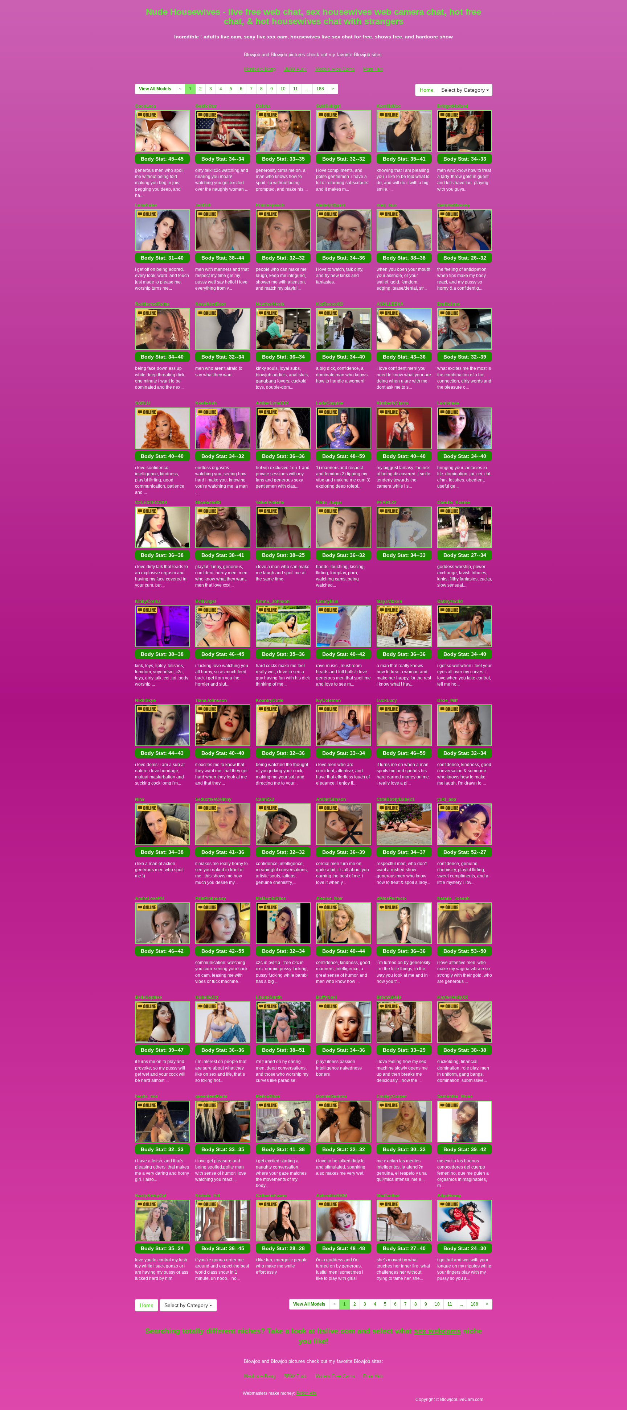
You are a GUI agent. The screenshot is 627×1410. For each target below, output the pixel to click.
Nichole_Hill (207, 1195)
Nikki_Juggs (329, 502)
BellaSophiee (148, 997)
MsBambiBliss (271, 898)
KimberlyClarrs (393, 403)
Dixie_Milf (447, 700)
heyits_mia (146, 1096)
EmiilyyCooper (392, 1096)
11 (295, 88)
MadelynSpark (331, 205)
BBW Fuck (295, 69)
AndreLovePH (149, 898)
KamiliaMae (389, 106)
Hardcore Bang (259, 69)
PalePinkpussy (210, 898)
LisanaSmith (269, 997)
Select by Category (463, 90)
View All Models (155, 88)
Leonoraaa (448, 403)
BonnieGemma (331, 1096)
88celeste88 (208, 502)
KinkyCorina (148, 601)
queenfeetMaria (211, 1096)
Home (427, 90)
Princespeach (270, 205)
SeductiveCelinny (213, 799)
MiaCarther (388, 1195)
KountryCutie (269, 700)
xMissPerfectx (392, 898)
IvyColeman (328, 700)
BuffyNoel (326, 997)
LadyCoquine (329, 403)
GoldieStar (206, 106)
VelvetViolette (270, 502)
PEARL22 (387, 502)
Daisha (263, 106)
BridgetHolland (452, 106)
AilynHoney (449, 1195)
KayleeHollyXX (452, 997)
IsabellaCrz (206, 997)
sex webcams (437, 1331)
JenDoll (203, 205)
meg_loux (387, 205)
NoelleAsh (206, 403)
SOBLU (142, 403)
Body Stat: (162, 159)
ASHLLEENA (390, 304)
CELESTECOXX (151, 502)
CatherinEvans (271, 1195)
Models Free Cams (335, 69)
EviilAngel (205, 601)
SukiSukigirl (328, 106)
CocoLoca (145, 106)
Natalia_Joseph (453, 898)
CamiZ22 (265, 799)
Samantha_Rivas (455, 1096)
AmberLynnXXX (272, 403)
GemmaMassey (453, 205)
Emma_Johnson (273, 601)
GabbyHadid (450, 601)
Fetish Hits (306, 1393)
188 (320, 88)
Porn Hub (373, 69)
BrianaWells (389, 997)
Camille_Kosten (453, 502)
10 (283, 88)
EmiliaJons (448, 304)
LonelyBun (327, 601)
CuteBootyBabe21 (396, 799)
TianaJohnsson (211, 700)
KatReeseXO (329, 304)
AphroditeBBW (331, 1195)
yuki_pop (446, 799)
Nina (139, 799)
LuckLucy (387, 700)
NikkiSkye (145, 700)
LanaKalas (146, 205)
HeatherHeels (270, 304)
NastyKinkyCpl (150, 1195)
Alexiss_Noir (329, 898)
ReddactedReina (152, 304)
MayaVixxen (389, 601)
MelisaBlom (268, 1096)
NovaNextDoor (210, 304)
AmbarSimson (331, 799)
